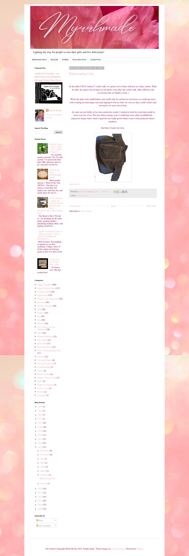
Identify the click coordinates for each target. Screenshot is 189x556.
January (43, 483)
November (45, 454)
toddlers (40, 312)
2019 (40, 430)
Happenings (42, 295)
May (42, 462)
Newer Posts (75, 206)
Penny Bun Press (79, 60)
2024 (40, 410)
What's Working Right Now (49, 350)
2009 (40, 508)
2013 (40, 492)
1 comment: (105, 191)
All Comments (44, 525)
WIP (39, 309)
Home (113, 206)
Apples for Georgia (45, 384)
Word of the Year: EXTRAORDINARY (55, 173)
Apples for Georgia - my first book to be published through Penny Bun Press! (48, 77)
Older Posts (151, 206)
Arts (39, 319)
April (42, 466)
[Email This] (114, 191)
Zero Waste (42, 340)
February (44, 474)
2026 (40, 406)
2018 (40, 434)
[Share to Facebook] (123, 191)
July (42, 458)
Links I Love (42, 388)
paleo (39, 332)
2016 (40, 443)
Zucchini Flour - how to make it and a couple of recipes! (55, 148)
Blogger (140, 548)
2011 (40, 500)
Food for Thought (44, 305)
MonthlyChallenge (45, 336)
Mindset (40, 323)
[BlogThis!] (117, 191)
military (40, 356)
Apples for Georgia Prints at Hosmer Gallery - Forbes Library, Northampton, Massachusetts (49, 235)
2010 (40, 504)
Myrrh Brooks (55, 110)
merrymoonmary (118, 548)
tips (38, 316)
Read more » (74, 184)
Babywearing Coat (81, 73)
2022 (40, 418)
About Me (54, 60)
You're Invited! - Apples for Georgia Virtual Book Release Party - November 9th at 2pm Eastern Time (50, 205)
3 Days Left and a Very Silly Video (54, 262)
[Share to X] (120, 191)
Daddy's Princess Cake (46, 377)
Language (41, 395)
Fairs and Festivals (45, 363)
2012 (40, 496)
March (43, 470)
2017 (40, 439)
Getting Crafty (82, 195)
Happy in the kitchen (46, 288)
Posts (40, 520)
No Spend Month (44, 360)
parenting (41, 302)
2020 (40, 426)
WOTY (40, 391)
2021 (40, 422)
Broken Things (43, 374)
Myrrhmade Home (39, 60)
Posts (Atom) (86, 211)
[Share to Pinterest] (126, 191)
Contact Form (95, 60)
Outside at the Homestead (48, 298)
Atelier (40, 370)
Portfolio (65, 60)
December (44, 450)
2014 (40, 488)
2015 (40, 447)
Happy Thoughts (44, 284)
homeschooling (43, 367)
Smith (39, 381)
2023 (40, 414)
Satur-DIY (41, 343)
